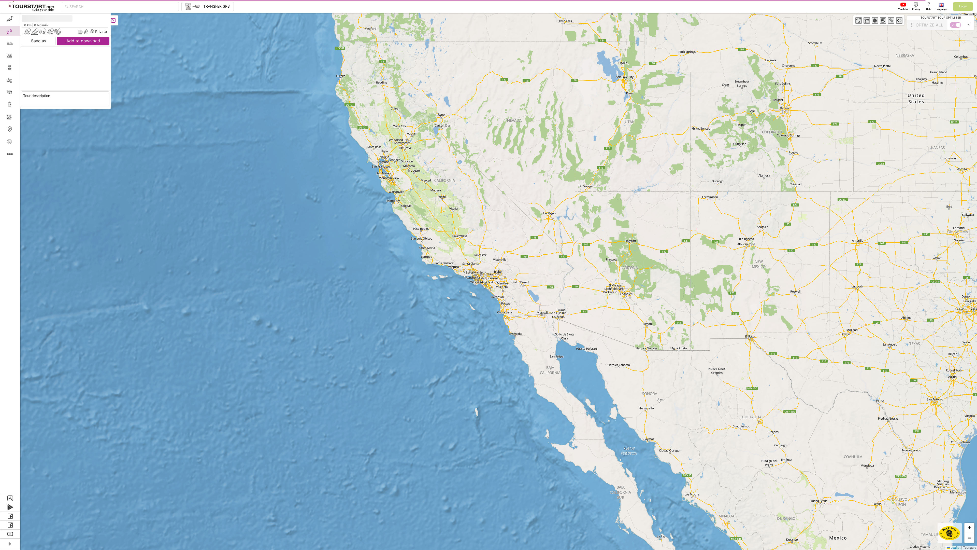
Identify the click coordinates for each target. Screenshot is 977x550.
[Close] (113, 20)
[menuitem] (10, 19)
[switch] (955, 25)
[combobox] (122, 6)
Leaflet (955, 547)
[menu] (10, 253)
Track (18, 79)
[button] (969, 528)
